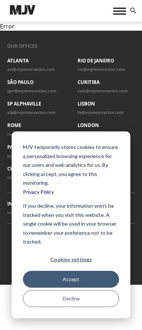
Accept (71, 279)
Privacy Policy (38, 192)
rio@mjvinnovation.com (101, 69)
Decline (71, 298)
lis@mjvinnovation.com (101, 112)
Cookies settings (71, 259)
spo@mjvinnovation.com (31, 91)
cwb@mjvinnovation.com (103, 91)
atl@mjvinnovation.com (31, 69)
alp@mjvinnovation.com (31, 112)
